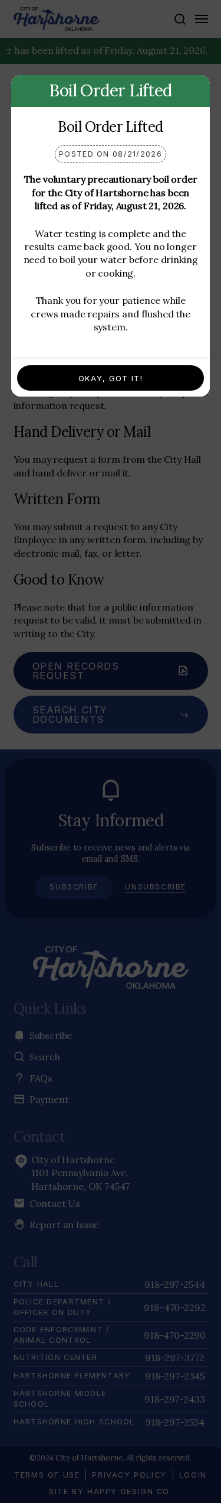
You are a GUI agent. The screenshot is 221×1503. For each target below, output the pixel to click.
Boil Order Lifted (110, 127)
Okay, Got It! (110, 378)
